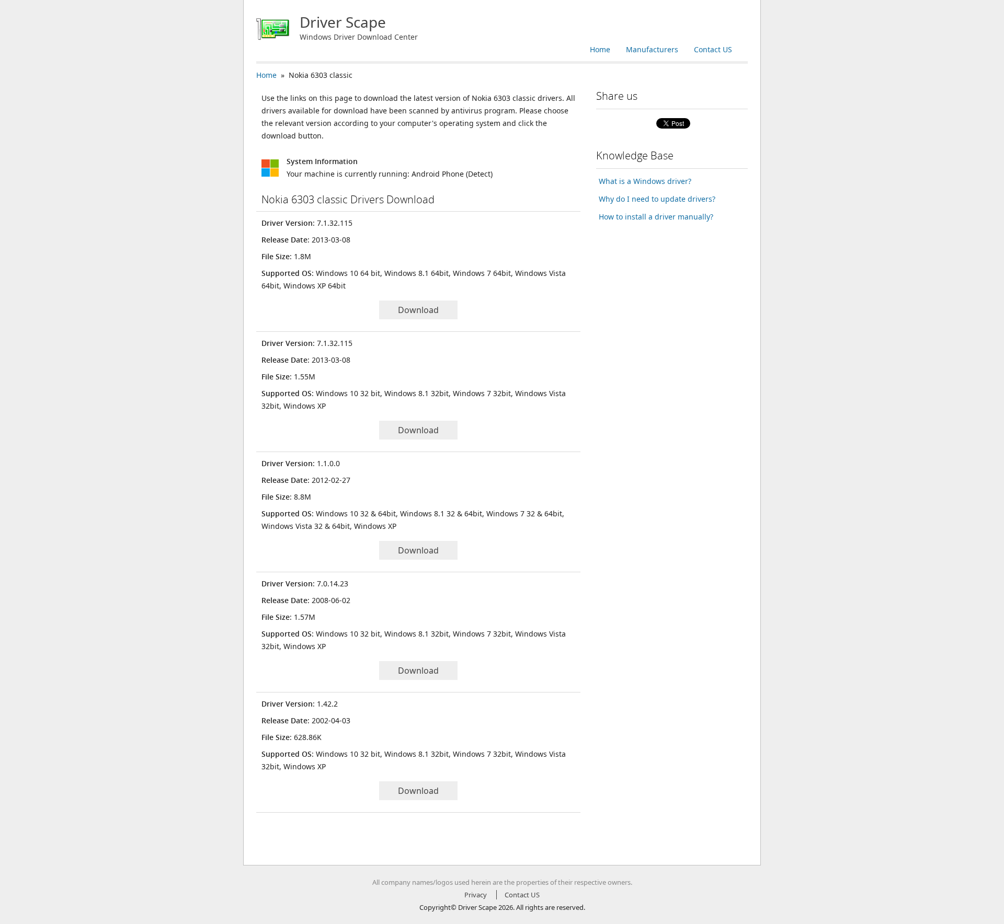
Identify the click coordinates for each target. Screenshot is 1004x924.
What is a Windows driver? (645, 181)
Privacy (475, 894)
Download (418, 310)
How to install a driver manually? (656, 217)
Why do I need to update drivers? (657, 199)
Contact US (713, 49)
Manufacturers (652, 49)
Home (600, 49)
